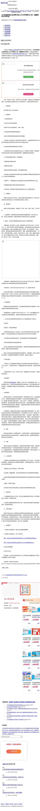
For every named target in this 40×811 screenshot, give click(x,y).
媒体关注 (16, 803)
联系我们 (20, 803)
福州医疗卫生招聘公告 (14, 702)
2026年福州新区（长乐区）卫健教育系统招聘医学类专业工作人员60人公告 (22, 708)
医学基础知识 (12, 382)
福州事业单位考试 (20, 20)
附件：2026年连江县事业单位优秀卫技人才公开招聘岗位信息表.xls (20, 538)
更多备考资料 (28, 94)
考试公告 (29, 11)
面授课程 (7, 33)
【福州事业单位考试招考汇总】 (20, 53)
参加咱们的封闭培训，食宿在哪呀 (12, 792)
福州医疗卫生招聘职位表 (26, 702)
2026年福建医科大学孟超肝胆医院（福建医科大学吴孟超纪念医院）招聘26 (22, 715)
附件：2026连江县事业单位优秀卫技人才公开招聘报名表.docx (19, 542)
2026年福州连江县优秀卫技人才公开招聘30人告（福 (13, 728)
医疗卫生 (24, 11)
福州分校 (4, 3)
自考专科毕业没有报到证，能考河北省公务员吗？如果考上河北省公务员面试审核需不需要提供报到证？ (14, 777)
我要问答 (6, 764)
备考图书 (7, 25)
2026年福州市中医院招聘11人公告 (14, 706)
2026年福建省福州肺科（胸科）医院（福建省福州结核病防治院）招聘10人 (22, 712)
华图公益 (11, 803)
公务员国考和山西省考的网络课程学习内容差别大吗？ (14, 769)
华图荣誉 (7, 803)
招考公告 (7, 35)
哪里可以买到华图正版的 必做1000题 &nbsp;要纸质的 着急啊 (14, 785)
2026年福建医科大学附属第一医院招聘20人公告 (17, 719)
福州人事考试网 (14, 49)
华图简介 (2, 803)
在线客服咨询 (28, 77)
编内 (34, 702)
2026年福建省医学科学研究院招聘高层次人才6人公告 (16, 574)
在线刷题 (7, 31)
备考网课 (7, 29)
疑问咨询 (7, 27)
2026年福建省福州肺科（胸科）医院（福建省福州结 (19, 732)
